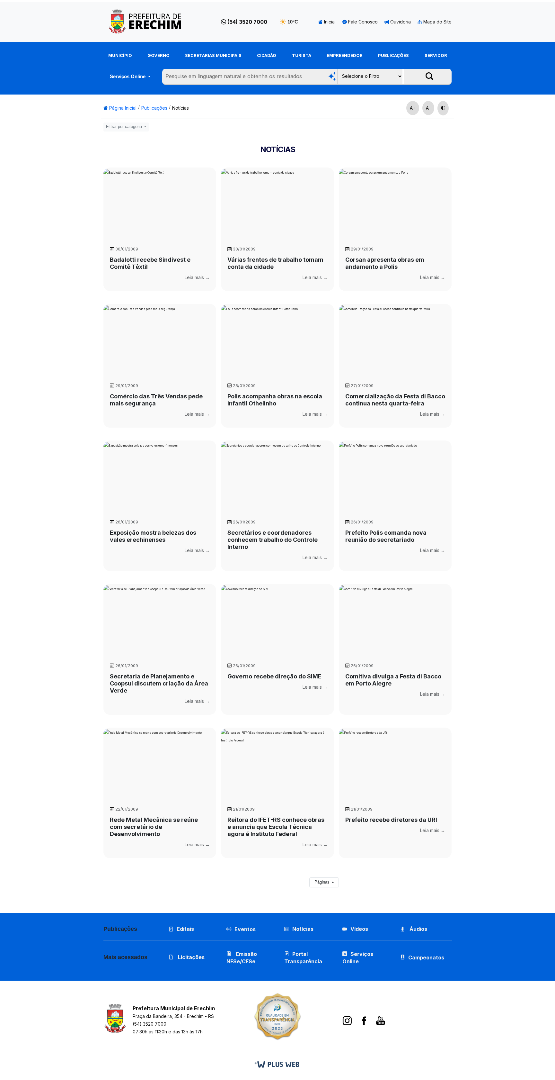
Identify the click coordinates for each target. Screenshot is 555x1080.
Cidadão (266, 55)
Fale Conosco (362, 21)
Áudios (417, 929)
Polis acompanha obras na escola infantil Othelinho (274, 400)
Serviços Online (128, 76)
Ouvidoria (400, 21)
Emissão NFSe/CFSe (241, 958)
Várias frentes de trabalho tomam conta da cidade (275, 263)
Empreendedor (345, 55)
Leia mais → (197, 277)
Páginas (322, 882)
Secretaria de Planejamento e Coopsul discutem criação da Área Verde (159, 683)
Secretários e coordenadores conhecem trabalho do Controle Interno (272, 539)
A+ (413, 108)
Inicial (329, 21)
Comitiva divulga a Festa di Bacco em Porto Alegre (393, 680)
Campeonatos (426, 957)
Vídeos (359, 929)
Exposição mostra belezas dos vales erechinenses (153, 536)
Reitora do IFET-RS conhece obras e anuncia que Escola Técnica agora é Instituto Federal (275, 826)
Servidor (436, 55)
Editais (185, 929)
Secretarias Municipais (213, 55)
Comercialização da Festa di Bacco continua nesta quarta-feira (395, 400)
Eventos (245, 929)
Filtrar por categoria (124, 126)
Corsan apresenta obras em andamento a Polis (384, 263)
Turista (301, 55)
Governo (158, 55)
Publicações (393, 55)
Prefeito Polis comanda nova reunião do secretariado (386, 536)
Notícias (180, 108)
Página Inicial (122, 108)
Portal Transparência (303, 958)
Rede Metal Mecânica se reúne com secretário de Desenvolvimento (154, 826)
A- (428, 108)
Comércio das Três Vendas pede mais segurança (156, 400)
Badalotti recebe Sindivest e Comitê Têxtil (150, 263)
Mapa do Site (437, 21)
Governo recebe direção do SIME (274, 676)
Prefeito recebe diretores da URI (391, 819)
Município (120, 55)
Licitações (191, 957)
